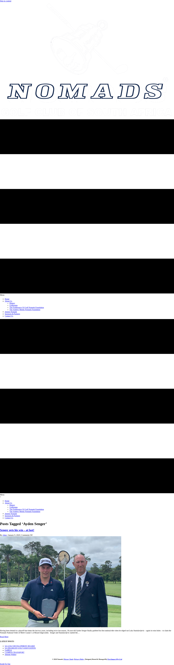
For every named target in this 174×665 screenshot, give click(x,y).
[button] (5, 664)
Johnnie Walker (10, 655)
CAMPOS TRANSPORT (14, 652)
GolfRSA (8, 650)
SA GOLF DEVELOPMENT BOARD (20, 646)
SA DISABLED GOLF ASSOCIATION (20, 648)
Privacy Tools (68, 659)
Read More (4, 637)
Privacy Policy (79, 659)
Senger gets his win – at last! (17, 530)
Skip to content (5, 1)
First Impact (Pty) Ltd (114, 659)
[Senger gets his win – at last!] (60, 627)
